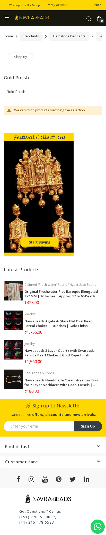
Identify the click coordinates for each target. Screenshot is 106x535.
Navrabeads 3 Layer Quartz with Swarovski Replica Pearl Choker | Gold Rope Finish (59, 352)
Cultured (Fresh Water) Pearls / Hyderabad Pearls (60, 284)
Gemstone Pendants (69, 36)
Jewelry (29, 314)
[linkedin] (87, 479)
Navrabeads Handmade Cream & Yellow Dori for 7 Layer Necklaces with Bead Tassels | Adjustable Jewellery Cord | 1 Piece (61, 382)
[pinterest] (59, 479)
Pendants (31, 36)
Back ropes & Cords (39, 373)
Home (8, 36)
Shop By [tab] (20, 56)
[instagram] (31, 479)
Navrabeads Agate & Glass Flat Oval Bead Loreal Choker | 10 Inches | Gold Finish (58, 323)
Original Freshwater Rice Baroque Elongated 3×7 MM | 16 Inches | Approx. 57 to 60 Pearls (61, 293)
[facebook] (19, 479)
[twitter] (72, 479)
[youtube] (45, 479)
